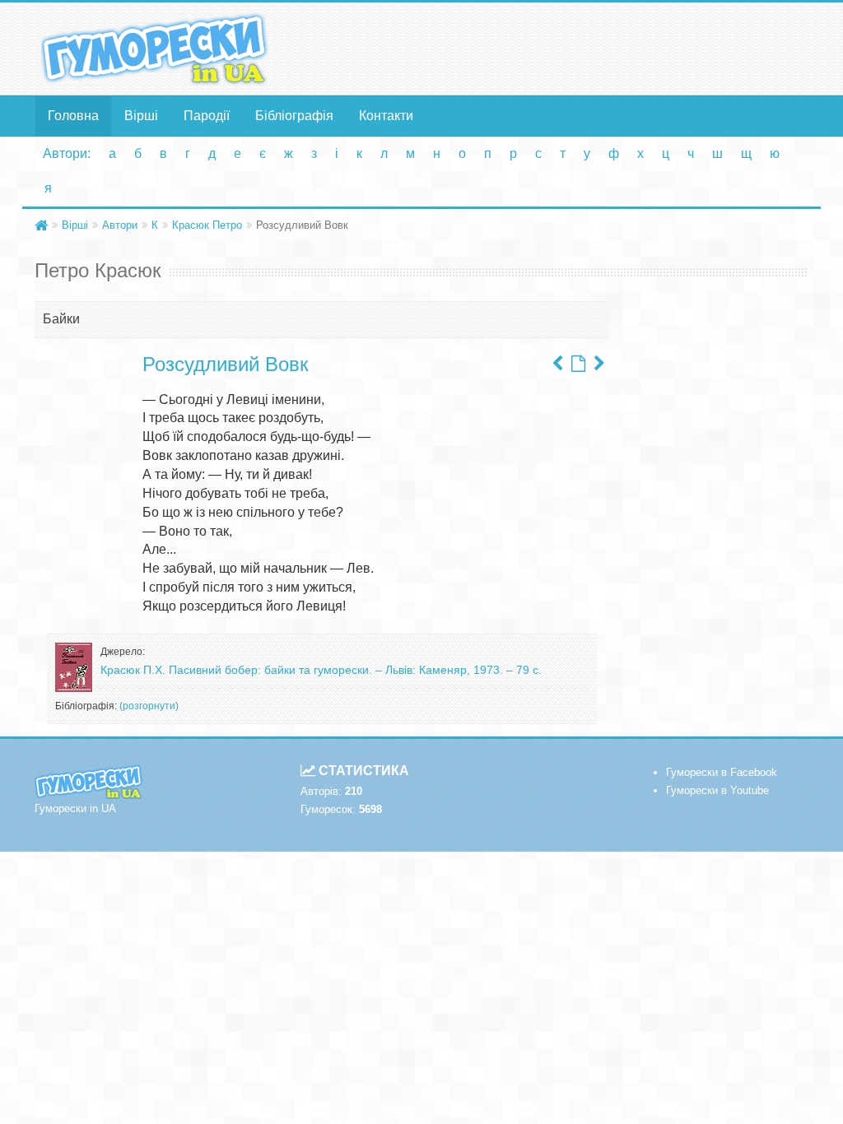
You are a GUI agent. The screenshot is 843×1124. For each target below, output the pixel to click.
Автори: (67, 153)
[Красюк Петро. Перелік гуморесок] (578, 364)
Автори (119, 225)
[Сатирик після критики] (599, 364)
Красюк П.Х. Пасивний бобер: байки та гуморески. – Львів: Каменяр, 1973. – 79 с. (321, 669)
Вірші (141, 116)
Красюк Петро (207, 225)
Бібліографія (294, 116)
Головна (73, 116)
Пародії (207, 116)
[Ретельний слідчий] (557, 364)
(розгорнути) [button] (149, 706)
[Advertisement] (554, 48)
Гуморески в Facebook (721, 772)
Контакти (386, 116)
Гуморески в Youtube (717, 790)
